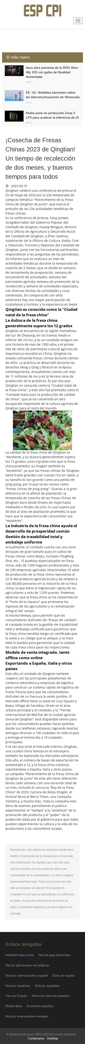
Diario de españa (63, 975)
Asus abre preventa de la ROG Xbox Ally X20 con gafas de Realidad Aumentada (52, 72)
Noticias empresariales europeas (26, 1016)
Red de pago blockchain (54, 955)
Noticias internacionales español (26, 975)
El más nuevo (18, 57)
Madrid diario (13, 1006)
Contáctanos (36, 1038)
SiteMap (52, 1038)
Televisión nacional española (50, 996)
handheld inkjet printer (19, 955)
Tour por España (16, 996)
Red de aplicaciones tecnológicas (27, 965)
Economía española (40, 1006)
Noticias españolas (17, 986)
